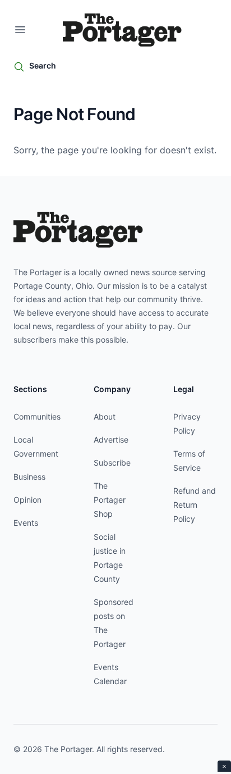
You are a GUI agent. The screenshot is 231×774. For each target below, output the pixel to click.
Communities (37, 416)
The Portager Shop (110, 499)
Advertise (111, 439)
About (105, 416)
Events (25, 522)
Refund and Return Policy (194, 504)
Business (29, 476)
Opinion (27, 499)
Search (42, 65)
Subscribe (112, 462)
